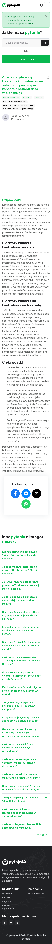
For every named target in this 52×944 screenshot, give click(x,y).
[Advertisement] (26, 159)
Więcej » (42, 834)
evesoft (26, 938)
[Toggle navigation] (47, 5)
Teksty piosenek (36, 893)
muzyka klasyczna (11, 97)
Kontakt (6, 897)
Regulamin (7, 901)
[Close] (46, 16)
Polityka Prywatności (8, 907)
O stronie (7, 893)
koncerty (26, 97)
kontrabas (39, 97)
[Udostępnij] (47, 85)
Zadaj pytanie (27, 59)
